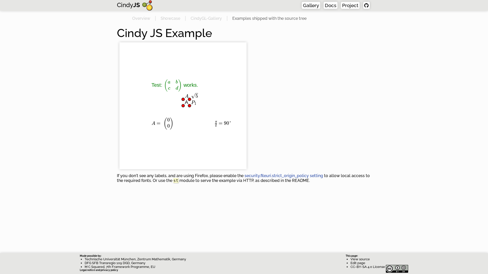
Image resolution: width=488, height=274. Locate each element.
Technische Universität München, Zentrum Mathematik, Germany (135, 259)
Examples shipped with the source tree (269, 18)
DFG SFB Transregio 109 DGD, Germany (115, 263)
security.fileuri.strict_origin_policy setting (284, 175)
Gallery (311, 5)
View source (360, 259)
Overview (141, 18)
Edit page (357, 263)
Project (350, 5)
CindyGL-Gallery (206, 18)
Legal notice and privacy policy (99, 270)
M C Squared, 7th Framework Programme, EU (120, 267)
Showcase (170, 18)
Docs (330, 5)
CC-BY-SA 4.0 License (368, 267)
